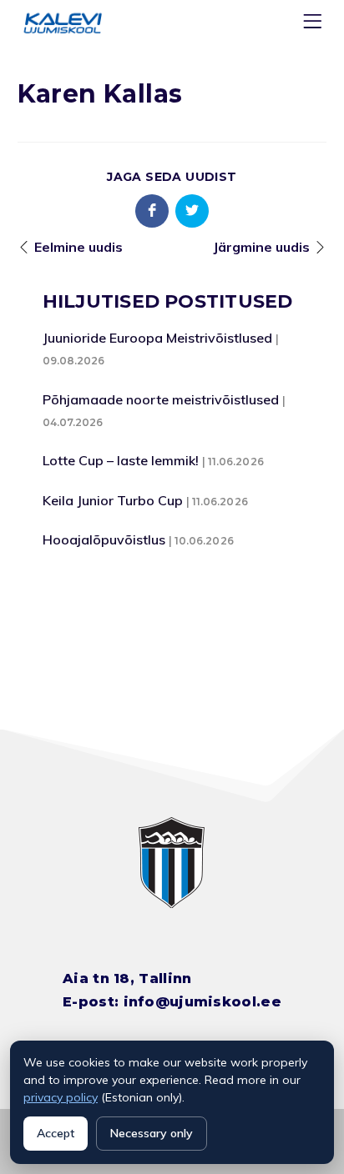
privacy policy (60, 1097)
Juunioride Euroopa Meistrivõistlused (157, 337)
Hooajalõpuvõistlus (104, 539)
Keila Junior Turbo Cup (113, 500)
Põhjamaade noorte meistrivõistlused (161, 399)
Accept (55, 1133)
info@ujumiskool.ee (202, 1002)
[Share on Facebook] (152, 211)
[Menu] (314, 25)
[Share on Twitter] (192, 211)
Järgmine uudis (261, 246)
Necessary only (151, 1133)
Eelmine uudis (78, 246)
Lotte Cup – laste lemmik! (121, 460)
